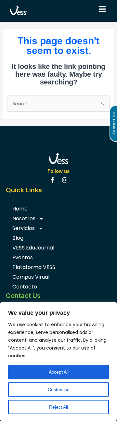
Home (20, 208)
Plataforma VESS (33, 267)
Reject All (58, 407)
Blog (17, 238)
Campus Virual (30, 277)
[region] (58, 361)
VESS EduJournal (33, 247)
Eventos (22, 257)
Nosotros (23, 218)
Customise (59, 389)
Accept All (59, 372)
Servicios (23, 228)
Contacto (24, 286)
